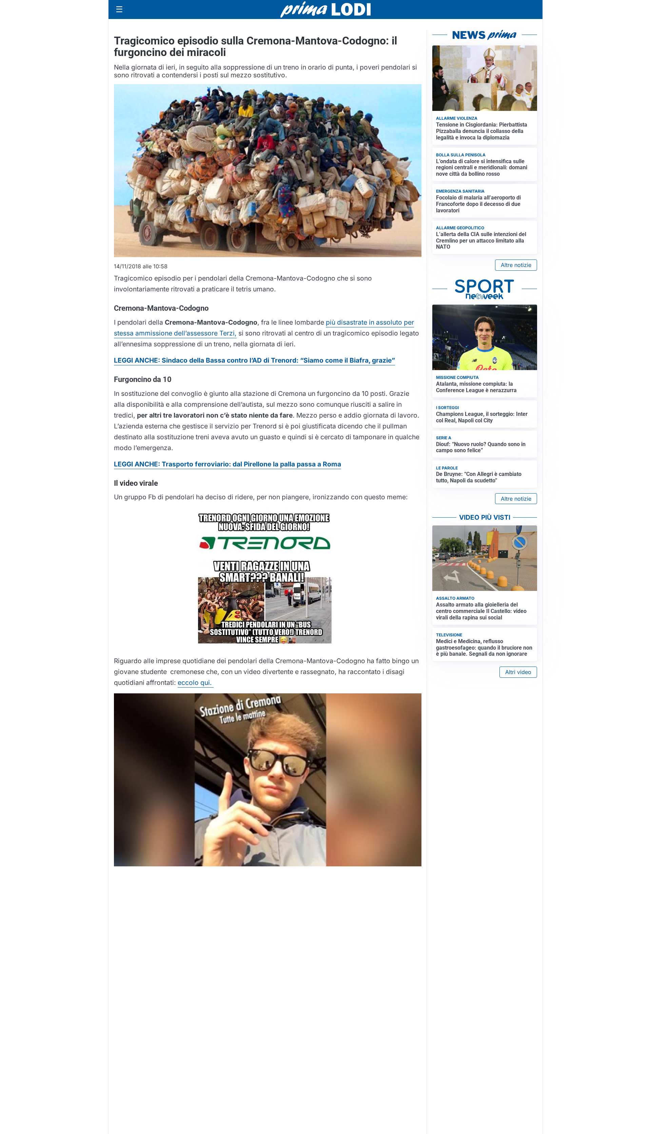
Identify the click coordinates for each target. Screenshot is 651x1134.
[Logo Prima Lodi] (325, 9)
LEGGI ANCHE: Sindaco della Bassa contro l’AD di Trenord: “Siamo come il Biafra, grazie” (254, 360)
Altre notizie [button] (516, 265)
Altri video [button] (518, 672)
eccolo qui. (196, 682)
